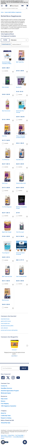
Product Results (6, 44)
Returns (3, 401)
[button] (26, 8)
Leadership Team (6, 415)
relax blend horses (5, 319)
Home (2, 12)
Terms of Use (4, 435)
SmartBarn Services (6, 388)
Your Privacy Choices (7, 436)
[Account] (6, 6)
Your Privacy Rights (19, 435)
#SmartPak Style (5, 422)
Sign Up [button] (24, 368)
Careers (2, 438)
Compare (6, 71)
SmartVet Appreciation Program (10, 390)
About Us (3, 413)
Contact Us (4, 386)
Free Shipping (5, 403)
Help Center (4, 398)
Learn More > (14, 356)
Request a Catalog (6, 418)
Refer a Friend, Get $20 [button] (7, 420)
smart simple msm (5, 323)
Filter (5, 40)
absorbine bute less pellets (7, 325)
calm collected (4, 328)
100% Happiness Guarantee (8, 406)
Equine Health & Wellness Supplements (13, 12)
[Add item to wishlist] (13, 71)
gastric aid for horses (6, 321)
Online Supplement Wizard (7, 34)
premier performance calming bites (9, 330)
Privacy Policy (11, 435)
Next (27, 346)
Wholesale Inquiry (6, 393)
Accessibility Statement (18, 436)
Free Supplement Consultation (8, 36)
